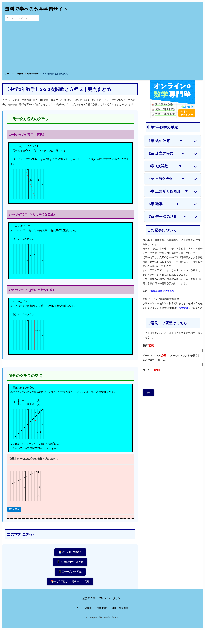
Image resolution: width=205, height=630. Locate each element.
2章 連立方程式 (167, 153)
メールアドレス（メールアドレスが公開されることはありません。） (171, 357)
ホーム (8, 73)
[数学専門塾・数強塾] (172, 116)
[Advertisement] (102, 47)
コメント (151, 370)
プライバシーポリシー (110, 598)
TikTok (113, 607)
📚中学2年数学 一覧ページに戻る (70, 581)
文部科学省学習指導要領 (161, 291)
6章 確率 (164, 204)
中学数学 (19, 73)
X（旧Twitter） (85, 607)
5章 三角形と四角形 (168, 191)
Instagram (101, 607)
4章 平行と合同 (167, 179)
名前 (149, 345)
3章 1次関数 (165, 166)
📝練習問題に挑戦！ (70, 552)
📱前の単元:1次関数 (70, 571)
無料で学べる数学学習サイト (36, 9)
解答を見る (14, 509)
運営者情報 (182, 308)
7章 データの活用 (168, 216)
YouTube (123, 607)
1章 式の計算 (166, 141)
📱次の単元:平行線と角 (70, 561)
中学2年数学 (33, 73)
